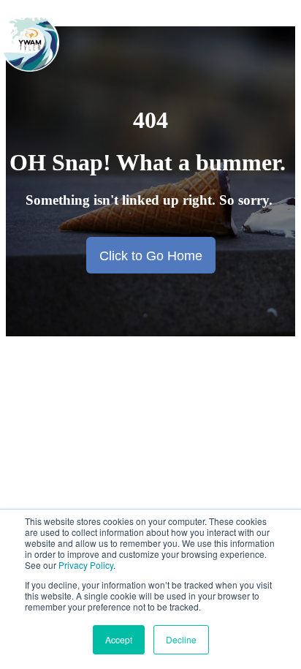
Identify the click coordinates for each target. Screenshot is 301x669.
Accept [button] (118, 639)
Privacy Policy (85, 565)
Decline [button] (181, 639)
